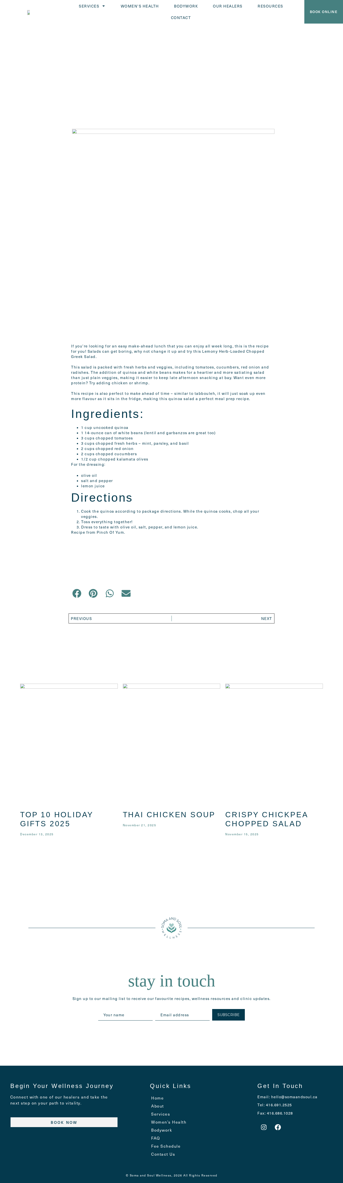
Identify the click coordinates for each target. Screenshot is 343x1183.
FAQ (155, 1138)
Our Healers (228, 6)
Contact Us (163, 1154)
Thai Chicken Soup (169, 814)
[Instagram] (263, 1127)
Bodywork (186, 6)
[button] (76, 593)
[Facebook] (278, 1127)
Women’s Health (140, 6)
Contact (181, 17)
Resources (270, 6)
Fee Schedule (166, 1146)
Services (89, 6)
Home (157, 1098)
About (157, 1106)
